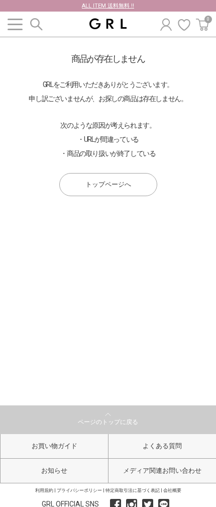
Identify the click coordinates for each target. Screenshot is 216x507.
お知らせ (54, 470)
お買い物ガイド (54, 446)
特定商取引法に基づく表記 (132, 490)
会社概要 (172, 490)
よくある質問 (162, 446)
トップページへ (108, 184)
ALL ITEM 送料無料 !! (108, 6)
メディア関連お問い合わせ (162, 470)
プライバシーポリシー (79, 490)
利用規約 (44, 490)
